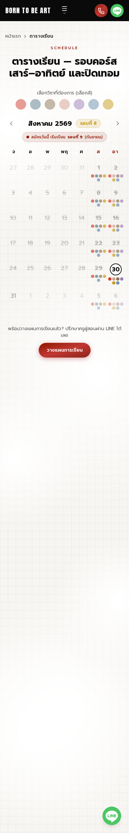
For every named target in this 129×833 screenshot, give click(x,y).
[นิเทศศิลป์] (64, 104)
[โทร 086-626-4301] (101, 10)
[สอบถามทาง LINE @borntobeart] (112, 816)
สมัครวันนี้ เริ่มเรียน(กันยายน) (67, 137)
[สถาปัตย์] (21, 104)
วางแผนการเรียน (65, 350)
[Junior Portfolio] (108, 104)
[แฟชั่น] (79, 104)
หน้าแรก (13, 36)
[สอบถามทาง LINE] (117, 10)
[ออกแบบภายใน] (35, 104)
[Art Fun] (93, 104)
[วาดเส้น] (50, 104)
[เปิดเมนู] (64, 10)
